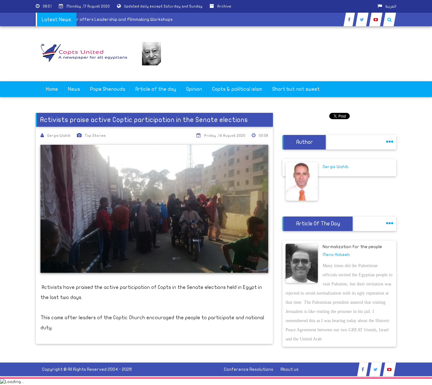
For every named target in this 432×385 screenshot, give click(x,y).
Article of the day (155, 89)
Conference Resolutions (248, 369)
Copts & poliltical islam (237, 89)
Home (52, 89)
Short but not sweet (296, 89)
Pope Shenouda (107, 89)
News (74, 89)
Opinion (194, 89)
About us (290, 369)
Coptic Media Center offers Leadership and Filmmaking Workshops (108, 19)
